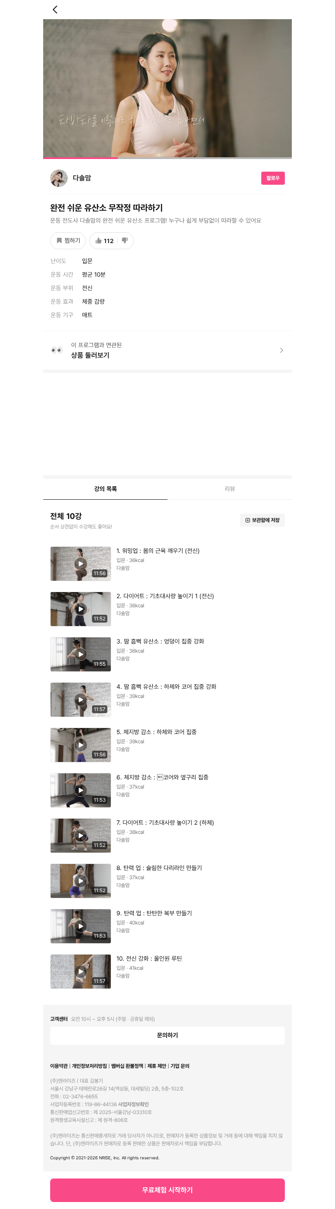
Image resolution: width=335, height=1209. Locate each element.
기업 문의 (180, 1066)
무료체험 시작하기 (167, 1190)
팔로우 (273, 178)
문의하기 (167, 1035)
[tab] (105, 489)
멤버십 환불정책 (127, 1066)
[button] (167, 89)
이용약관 (59, 1066)
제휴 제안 (156, 1066)
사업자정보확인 (133, 1104)
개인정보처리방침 (89, 1066)
